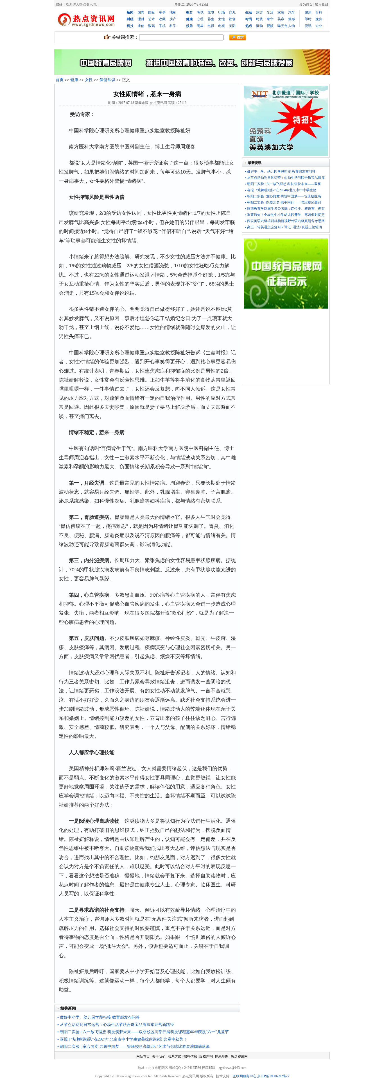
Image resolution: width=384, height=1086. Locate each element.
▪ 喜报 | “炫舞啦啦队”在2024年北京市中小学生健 (280, 190)
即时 (308, 19)
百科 (318, 12)
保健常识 (107, 80)
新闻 (130, 12)
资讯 (308, 26)
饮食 (232, 19)
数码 (151, 26)
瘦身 (318, 19)
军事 (162, 12)
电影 (210, 26)
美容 (280, 19)
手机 (162, 26)
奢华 (270, 19)
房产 (173, 19)
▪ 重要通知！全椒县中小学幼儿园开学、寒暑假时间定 (285, 215)
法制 (173, 12)
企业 (318, 26)
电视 (221, 26)
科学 (173, 26)
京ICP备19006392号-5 (273, 1076)
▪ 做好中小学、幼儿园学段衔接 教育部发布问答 (98, 1017)
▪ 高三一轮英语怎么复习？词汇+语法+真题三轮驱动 (283, 227)
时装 (259, 19)
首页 (60, 80)
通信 (140, 26)
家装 (280, 12)
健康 (308, 12)
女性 (221, 19)
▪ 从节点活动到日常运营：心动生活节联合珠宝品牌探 (285, 178)
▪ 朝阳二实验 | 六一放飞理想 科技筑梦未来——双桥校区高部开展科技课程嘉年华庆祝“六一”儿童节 (143, 1032)
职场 (221, 12)
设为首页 (306, 4)
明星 (200, 26)
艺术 (151, 19)
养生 (210, 19)
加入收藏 (321, 4)
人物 (291, 26)
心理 (200, 19)
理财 (140, 19)
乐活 (270, 12)
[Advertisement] (286, 347)
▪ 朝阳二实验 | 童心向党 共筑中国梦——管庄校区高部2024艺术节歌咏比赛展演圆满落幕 (133, 1046)
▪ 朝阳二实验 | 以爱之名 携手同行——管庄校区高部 (283, 202)
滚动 (259, 26)
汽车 (291, 12)
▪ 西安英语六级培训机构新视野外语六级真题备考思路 (285, 221)
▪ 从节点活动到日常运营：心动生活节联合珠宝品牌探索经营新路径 (115, 1025)
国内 (140, 12)
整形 (291, 19)
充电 (210, 12)
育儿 (232, 12)
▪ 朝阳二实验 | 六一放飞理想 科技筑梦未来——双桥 (283, 184)
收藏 (162, 19)
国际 (151, 12)
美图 (232, 26)
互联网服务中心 (244, 1076)
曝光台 (282, 26)
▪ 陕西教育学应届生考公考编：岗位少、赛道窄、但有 (285, 209)
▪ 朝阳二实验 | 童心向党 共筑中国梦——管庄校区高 (283, 196)
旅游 (259, 12)
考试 (200, 12)
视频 (270, 26)
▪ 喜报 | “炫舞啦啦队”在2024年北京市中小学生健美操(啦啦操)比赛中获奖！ (122, 1039)
